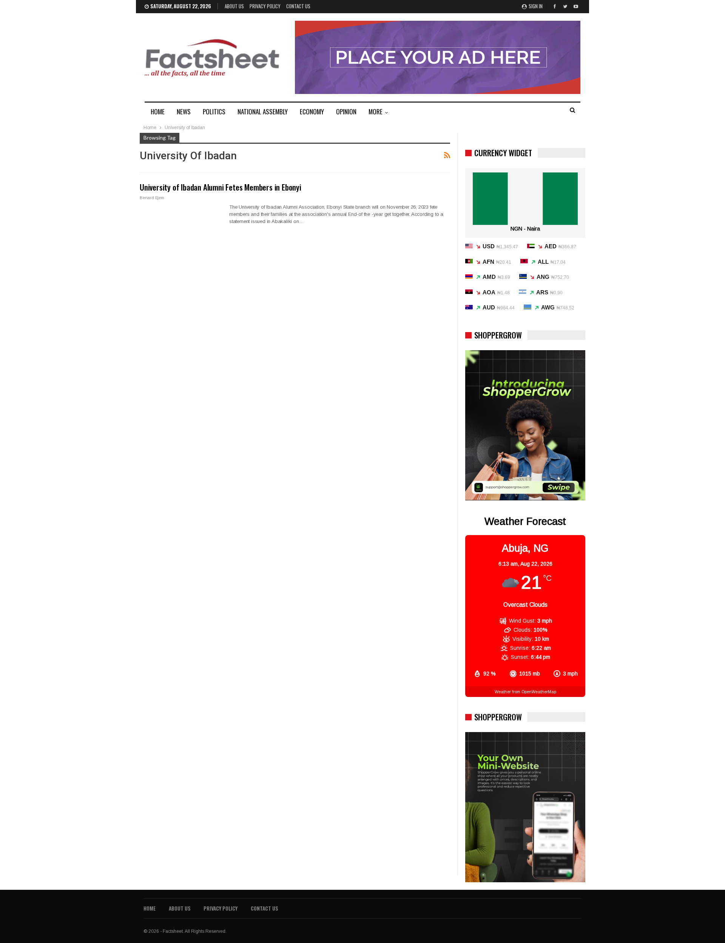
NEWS (184, 111)
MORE (376, 111)
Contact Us (298, 6)
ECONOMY (312, 111)
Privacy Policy (265, 6)
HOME (158, 111)
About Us (234, 6)
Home (149, 908)
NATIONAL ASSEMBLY (263, 111)
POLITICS (214, 111)
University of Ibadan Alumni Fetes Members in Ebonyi (220, 187)
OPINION (346, 111)
